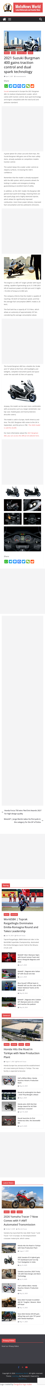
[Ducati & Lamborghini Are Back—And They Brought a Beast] (9, 1095)
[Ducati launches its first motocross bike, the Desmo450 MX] (9, 1122)
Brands (7, 53)
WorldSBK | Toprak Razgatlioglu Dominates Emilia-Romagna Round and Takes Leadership (21, 925)
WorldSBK (14, 914)
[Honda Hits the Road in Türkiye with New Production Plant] (22, 1030)
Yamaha (19, 1212)
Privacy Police (14, 1346)
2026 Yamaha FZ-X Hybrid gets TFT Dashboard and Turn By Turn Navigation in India (29, 1259)
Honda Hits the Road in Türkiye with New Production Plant (22, 1053)
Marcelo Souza (20, 935)
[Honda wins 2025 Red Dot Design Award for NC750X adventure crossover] (9, 1108)
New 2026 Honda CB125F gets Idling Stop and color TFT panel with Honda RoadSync (29, 1316)
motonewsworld (21, 76)
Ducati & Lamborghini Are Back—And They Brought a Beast (29, 1093)
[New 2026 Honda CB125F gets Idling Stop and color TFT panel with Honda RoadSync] (9, 1317)
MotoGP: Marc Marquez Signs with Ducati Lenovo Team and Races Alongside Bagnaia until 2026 (29, 958)
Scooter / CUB (22, 53)
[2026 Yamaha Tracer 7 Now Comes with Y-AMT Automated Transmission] (22, 1197)
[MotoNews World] (4, 19)
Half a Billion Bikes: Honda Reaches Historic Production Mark (28, 1080)
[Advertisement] (22, 128)
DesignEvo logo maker (23, 1384)
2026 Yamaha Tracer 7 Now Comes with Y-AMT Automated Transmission (21, 1220)
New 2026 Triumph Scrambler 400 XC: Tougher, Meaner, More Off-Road (29, 1302)
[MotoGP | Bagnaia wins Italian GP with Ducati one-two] (9, 974)
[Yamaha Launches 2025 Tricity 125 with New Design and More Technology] (9, 1275)
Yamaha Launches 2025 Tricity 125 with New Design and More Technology (29, 1273)
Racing (7, 914)
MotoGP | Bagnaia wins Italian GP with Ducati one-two (29, 972)
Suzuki (30, 53)
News (13, 53)
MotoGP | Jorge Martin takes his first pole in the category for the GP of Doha (22, 820)
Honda (21, 1044)
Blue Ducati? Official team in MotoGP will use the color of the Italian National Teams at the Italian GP (29, 986)
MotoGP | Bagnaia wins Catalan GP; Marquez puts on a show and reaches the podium (29, 1002)
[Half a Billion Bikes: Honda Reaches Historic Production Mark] (9, 1082)
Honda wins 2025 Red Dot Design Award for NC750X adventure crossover (27, 1106)
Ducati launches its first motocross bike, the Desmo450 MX (29, 1120)
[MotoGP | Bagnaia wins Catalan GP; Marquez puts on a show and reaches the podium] (9, 1003)
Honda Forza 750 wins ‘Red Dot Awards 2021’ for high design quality (23, 812)
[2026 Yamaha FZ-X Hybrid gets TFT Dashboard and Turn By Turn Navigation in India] (9, 1261)
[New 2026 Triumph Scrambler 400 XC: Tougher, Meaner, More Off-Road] (9, 1303)
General (14, 1044)
